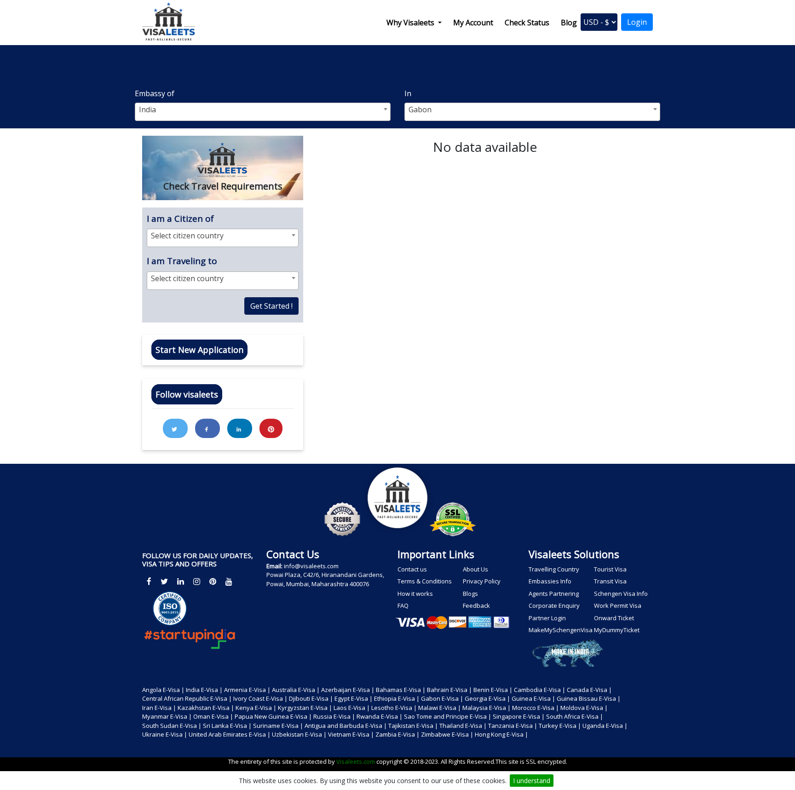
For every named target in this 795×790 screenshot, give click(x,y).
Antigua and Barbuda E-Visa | (346, 725)
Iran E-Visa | (159, 708)
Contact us (412, 569)
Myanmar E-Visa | (167, 716)
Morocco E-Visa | (535, 708)
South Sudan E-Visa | (172, 725)
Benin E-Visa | (493, 690)
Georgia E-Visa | (487, 698)
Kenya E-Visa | (256, 708)
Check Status (527, 22)
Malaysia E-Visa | (486, 708)
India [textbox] (147, 109)
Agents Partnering (554, 593)
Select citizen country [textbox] (187, 236)
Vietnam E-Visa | (351, 734)
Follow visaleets (187, 394)
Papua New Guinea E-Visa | (273, 716)
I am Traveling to (182, 261)
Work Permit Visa (617, 605)
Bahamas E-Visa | (401, 690)
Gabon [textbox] (420, 109)
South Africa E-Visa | (574, 716)
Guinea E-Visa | (533, 698)
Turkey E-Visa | (560, 725)
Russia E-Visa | (334, 716)
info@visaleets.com (302, 566)
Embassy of (154, 93)
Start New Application (199, 349)
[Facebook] (149, 581)
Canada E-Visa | (589, 690)
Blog (569, 22)
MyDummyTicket (616, 630)
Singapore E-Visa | (519, 716)
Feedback (476, 605)
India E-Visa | (204, 690)
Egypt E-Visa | (353, 698)
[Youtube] (229, 581)
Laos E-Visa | (352, 708)
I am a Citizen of (180, 219)
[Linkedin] (181, 581)
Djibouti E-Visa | (311, 698)
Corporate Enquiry (554, 605)
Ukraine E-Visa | (164, 734)
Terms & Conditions (425, 581)
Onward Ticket (614, 618)
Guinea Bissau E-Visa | (589, 698)
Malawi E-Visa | (439, 708)
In (407, 93)
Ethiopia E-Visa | (397, 698)
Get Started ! (271, 306)
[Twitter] (164, 581)
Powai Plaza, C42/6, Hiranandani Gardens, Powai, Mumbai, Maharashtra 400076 (325, 579)
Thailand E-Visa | (463, 725)
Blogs (470, 593)
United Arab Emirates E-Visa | (230, 734)
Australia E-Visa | (296, 690)
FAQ (403, 605)
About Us (475, 569)
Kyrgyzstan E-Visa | (305, 708)
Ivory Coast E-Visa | (260, 698)
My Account (473, 22)
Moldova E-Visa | (584, 708)
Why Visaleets (411, 22)
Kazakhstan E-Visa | (206, 708)
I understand (531, 780)
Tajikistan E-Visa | (413, 725)
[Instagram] (197, 581)
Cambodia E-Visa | (539, 690)
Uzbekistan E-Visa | (299, 734)
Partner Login (547, 618)
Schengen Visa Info (621, 593)
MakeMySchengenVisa (560, 630)
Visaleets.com (356, 761)
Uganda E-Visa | (605, 725)
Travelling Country (554, 569)
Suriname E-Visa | (278, 725)
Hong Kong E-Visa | (501, 734)
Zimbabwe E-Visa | (447, 734)
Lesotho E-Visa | (394, 708)
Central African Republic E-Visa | (187, 698)
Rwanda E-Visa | (380, 716)
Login (637, 22)
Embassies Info (550, 581)
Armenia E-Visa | (247, 690)
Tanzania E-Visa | (512, 725)
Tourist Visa (610, 569)
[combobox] (263, 112)
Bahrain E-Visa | (449, 690)
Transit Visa (610, 581)
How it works (415, 593)
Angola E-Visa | (163, 690)
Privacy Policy (482, 581)
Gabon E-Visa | (442, 698)
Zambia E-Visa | (397, 734)
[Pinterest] (213, 581)
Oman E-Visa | (213, 716)
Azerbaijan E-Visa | (347, 690)
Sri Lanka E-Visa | (227, 725)
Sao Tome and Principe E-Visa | (447, 716)
